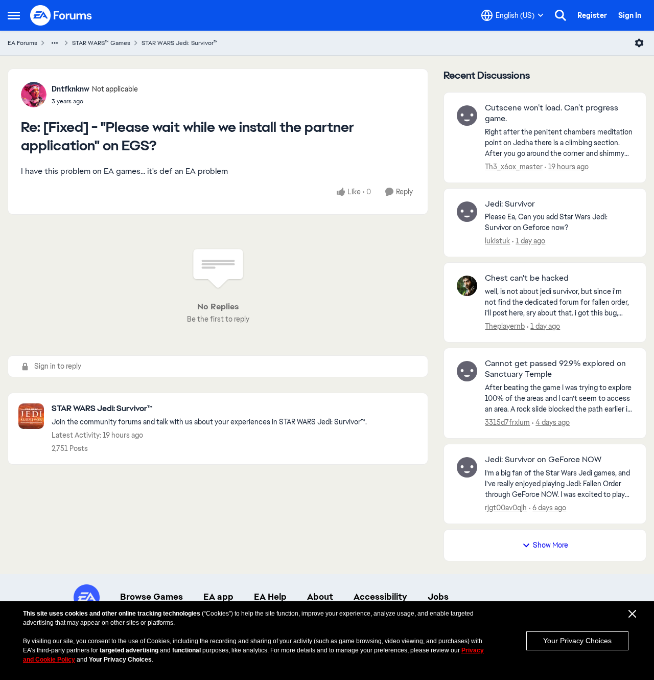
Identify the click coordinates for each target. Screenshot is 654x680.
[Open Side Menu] (14, 15)
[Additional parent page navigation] (55, 43)
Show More (550, 545)
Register (592, 15)
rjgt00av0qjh (506, 507)
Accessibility (380, 596)
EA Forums (22, 43)
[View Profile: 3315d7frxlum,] (467, 371)
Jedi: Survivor (510, 204)
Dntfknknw (70, 89)
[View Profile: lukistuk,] (467, 211)
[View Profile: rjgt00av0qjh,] (467, 467)
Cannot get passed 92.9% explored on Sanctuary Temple (555, 368)
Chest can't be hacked (527, 278)
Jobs (438, 596)
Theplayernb (505, 326)
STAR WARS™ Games (101, 43)
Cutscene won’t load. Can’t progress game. (551, 113)
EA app (218, 596)
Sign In (629, 15)
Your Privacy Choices (577, 641)
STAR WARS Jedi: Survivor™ (180, 43)
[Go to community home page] (61, 15)
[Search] (560, 15)
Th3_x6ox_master (514, 166)
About (320, 596)
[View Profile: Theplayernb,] (467, 286)
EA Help (270, 596)
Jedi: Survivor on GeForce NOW (543, 460)
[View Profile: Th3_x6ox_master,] (467, 115)
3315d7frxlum (507, 422)
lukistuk (497, 240)
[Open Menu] (639, 43)
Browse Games (151, 596)
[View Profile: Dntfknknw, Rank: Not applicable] (33, 94)
